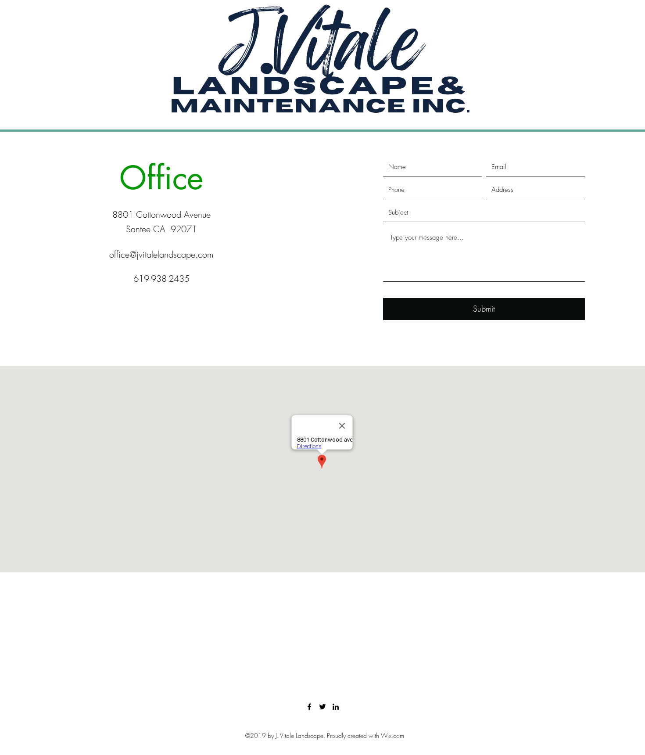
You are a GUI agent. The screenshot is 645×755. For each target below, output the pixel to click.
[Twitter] (322, 706)
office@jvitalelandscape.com (161, 254)
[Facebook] (309, 706)
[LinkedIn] (335, 706)
